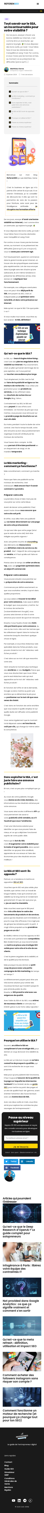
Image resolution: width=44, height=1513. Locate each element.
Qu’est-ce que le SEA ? (20, 92)
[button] (37, 3)
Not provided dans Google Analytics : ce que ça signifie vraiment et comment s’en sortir (21, 1305)
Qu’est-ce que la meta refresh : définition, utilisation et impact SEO (20, 1343)
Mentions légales (8, 1488)
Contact (8, 1462)
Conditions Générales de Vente (10, 1481)
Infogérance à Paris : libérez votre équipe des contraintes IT (22, 1269)
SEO (6, 19)
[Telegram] (25, 1500)
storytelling (32, 542)
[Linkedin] (19, 1500)
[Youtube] (13, 1500)
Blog (6, 1465)
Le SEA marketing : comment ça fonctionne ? (23, 97)
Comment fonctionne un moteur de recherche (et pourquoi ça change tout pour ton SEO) (20, 1415)
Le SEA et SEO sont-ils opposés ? (23, 112)
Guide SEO (9, 1469)
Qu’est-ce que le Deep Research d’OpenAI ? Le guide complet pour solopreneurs (19, 1231)
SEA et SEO (18, 882)
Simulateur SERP (9, 1473)
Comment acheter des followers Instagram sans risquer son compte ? (20, 1378)
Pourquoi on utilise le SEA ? (21, 118)
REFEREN (11, 3)
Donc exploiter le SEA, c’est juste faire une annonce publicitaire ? (21, 105)
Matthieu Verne (17, 69)
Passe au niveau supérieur (21, 122)
